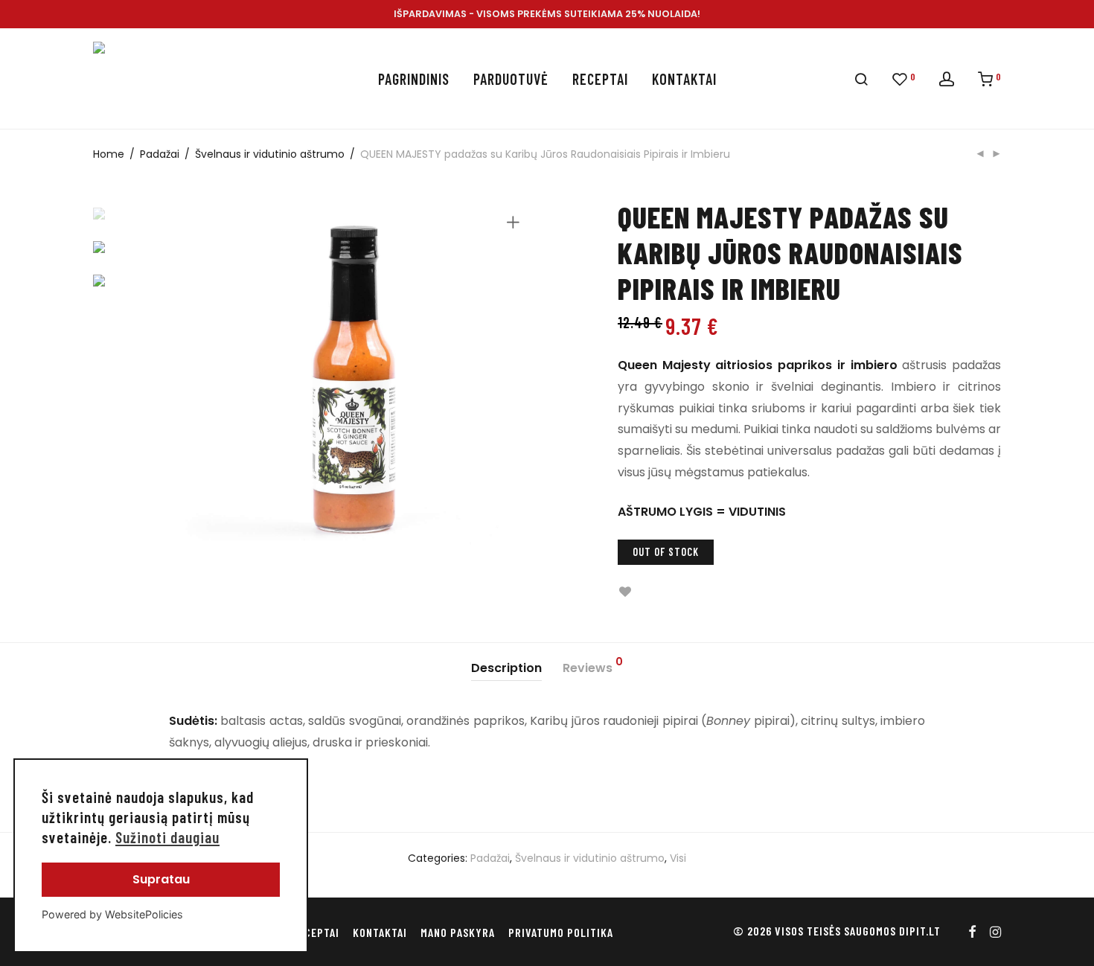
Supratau (161, 879)
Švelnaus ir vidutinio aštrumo (270, 154)
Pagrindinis (414, 79)
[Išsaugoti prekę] (625, 592)
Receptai (600, 79)
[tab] (506, 668)
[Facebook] (972, 931)
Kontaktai (684, 79)
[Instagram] (995, 931)
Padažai (159, 154)
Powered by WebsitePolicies (112, 914)
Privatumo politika (560, 932)
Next (515, 382)
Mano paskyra (457, 932)
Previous (189, 382)
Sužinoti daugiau (167, 837)
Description (506, 667)
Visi (678, 858)
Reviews (593, 666)
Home (108, 154)
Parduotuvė (510, 79)
